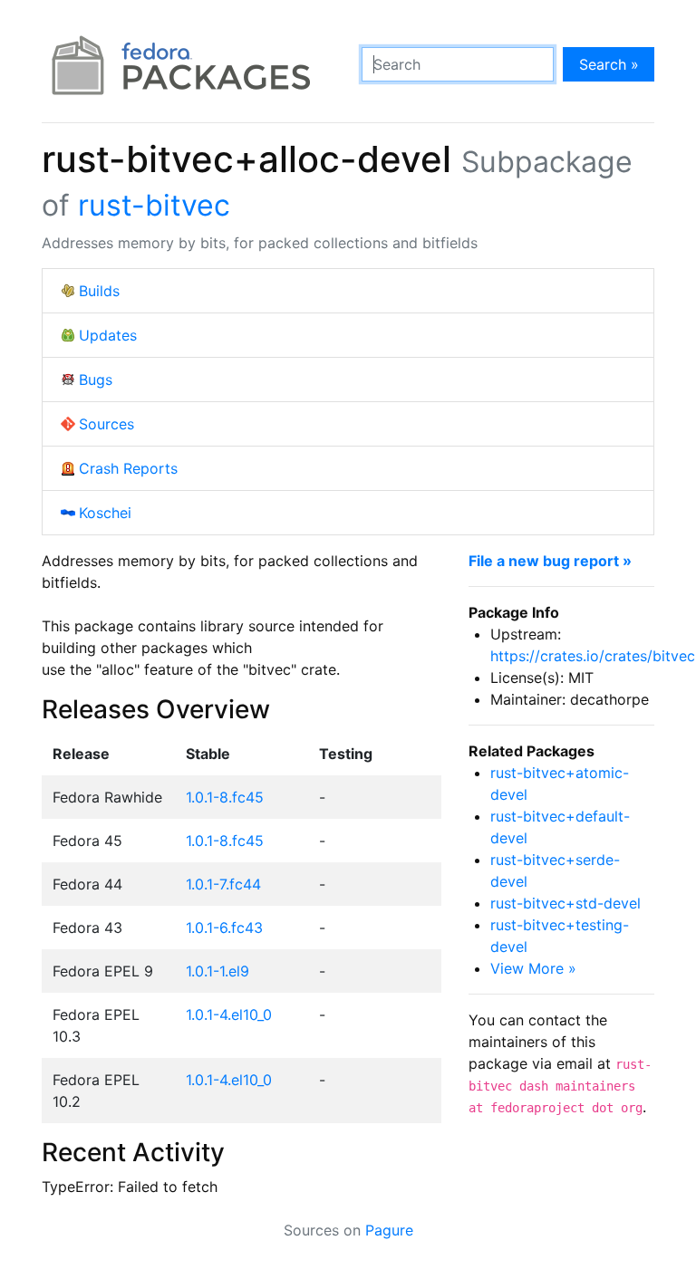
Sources (106, 424)
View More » (533, 968)
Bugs (95, 379)
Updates (108, 335)
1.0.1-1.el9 (217, 971)
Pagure (389, 1230)
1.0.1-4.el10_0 (229, 1014)
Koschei (105, 513)
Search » (609, 64)
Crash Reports (128, 468)
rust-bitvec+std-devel (565, 903)
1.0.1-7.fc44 (223, 884)
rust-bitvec (154, 205)
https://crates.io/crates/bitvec (592, 656)
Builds (99, 291)
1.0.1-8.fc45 (225, 797)
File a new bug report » (550, 561)
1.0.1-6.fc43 (224, 927)
